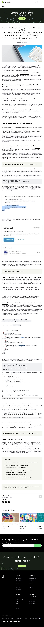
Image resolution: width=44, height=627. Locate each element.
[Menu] (41, 2)
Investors (17, 585)
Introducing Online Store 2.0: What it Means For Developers (17, 465)
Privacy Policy (19, 618)
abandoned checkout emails (12, 295)
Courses (17, 603)
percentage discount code (30, 302)
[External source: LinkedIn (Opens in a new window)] (9, 502)
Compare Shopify (19, 599)
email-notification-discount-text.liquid (13, 422)
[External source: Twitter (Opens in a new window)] (6, 502)
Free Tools (18, 606)
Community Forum (33, 599)
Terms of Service (5, 618)
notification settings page (32, 444)
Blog (16, 596)
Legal (12, 618)
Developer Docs (32, 578)
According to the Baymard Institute (9, 279)
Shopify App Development (25, 523)
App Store (31, 582)
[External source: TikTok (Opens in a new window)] (14, 621)
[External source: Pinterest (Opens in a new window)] (19, 621)
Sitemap (25, 618)
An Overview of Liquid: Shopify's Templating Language (16, 467)
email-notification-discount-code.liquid (14, 403)
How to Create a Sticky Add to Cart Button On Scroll (16, 472)
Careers (17, 582)
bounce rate (27, 296)
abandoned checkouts (24, 74)
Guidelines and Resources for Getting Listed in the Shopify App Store (19, 470)
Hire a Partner (32, 601)
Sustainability (18, 589)
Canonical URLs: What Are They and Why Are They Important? (24, 433)
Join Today (22, 18)
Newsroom (18, 587)
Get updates (37, 545)
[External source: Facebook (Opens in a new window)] (3, 502)
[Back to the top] (3, 576)
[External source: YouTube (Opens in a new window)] (8, 621)
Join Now (37, 2)
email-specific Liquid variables (16, 135)
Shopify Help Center (33, 596)
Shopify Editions (19, 580)
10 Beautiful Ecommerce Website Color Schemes (10, 525)
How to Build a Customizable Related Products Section (16, 474)
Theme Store (32, 580)
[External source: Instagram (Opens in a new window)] (11, 621)
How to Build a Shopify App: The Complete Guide (15, 463)
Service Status (32, 603)
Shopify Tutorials (24, 25)
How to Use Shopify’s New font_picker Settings (15, 469)
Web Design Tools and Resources (8, 523)
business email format (13, 72)
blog (17, 25)
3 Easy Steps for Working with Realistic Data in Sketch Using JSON (18, 477)
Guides (17, 601)
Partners (31, 585)
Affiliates (31, 587)
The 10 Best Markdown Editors (17, 271)
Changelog (18, 608)
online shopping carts (27, 279)
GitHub (30, 403)
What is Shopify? (19, 578)
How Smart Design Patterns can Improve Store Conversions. (23, 164)
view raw (4, 403)
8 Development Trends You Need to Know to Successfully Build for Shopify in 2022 (21, 462)
